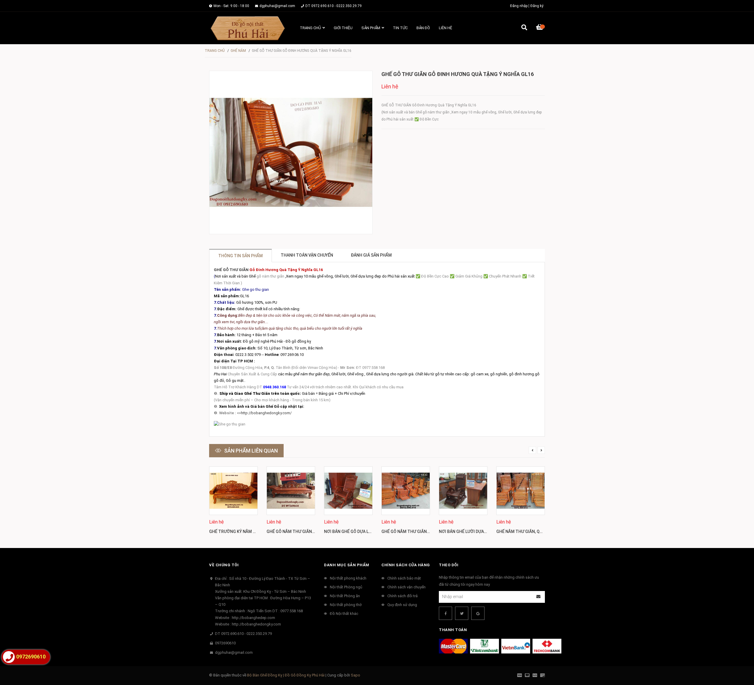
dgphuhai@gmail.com (277, 6)
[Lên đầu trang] (737, 656)
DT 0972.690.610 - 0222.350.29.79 (333, 6)
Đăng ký (536, 6)
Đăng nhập (519, 6)
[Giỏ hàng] (540, 28)
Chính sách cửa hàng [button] (405, 565)
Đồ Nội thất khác (344, 613)
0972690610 (225, 643)
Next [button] (541, 450)
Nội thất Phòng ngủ (346, 587)
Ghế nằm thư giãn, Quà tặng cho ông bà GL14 (544, 531)
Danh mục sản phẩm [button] (346, 565)
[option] (233, 502)
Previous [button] (532, 450)
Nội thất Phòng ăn (345, 596)
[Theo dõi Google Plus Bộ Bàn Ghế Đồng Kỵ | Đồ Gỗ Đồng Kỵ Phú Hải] (478, 613)
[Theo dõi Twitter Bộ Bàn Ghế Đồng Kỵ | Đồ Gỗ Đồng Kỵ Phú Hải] (461, 613)
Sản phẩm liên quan (251, 451)
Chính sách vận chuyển (406, 587)
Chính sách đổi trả (402, 596)
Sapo (355, 675)
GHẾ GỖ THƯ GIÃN (231, 270)
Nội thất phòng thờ (346, 605)
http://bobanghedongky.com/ (266, 413)
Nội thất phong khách (348, 578)
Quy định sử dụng (402, 605)
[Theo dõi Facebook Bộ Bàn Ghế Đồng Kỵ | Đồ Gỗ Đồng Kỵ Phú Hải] (445, 613)
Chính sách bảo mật (404, 578)
